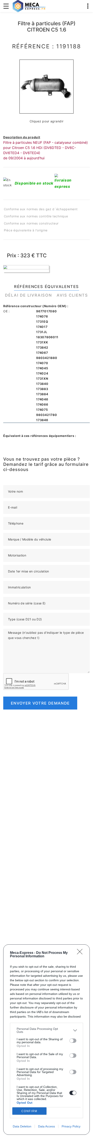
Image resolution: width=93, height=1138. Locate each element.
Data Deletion (22, 1126)
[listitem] (46, 1030)
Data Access (46, 1126)
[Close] (81, 953)
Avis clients (72, 295)
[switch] (72, 1040)
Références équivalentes (46, 286)
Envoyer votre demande (40, 703)
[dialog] (46, 1040)
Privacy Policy (71, 1126)
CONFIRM (29, 1111)
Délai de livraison (28, 295)
